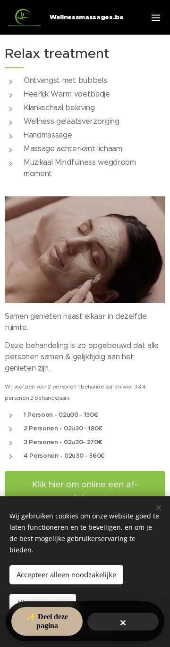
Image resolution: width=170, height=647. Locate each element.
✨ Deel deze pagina (47, 621)
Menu (155, 17)
